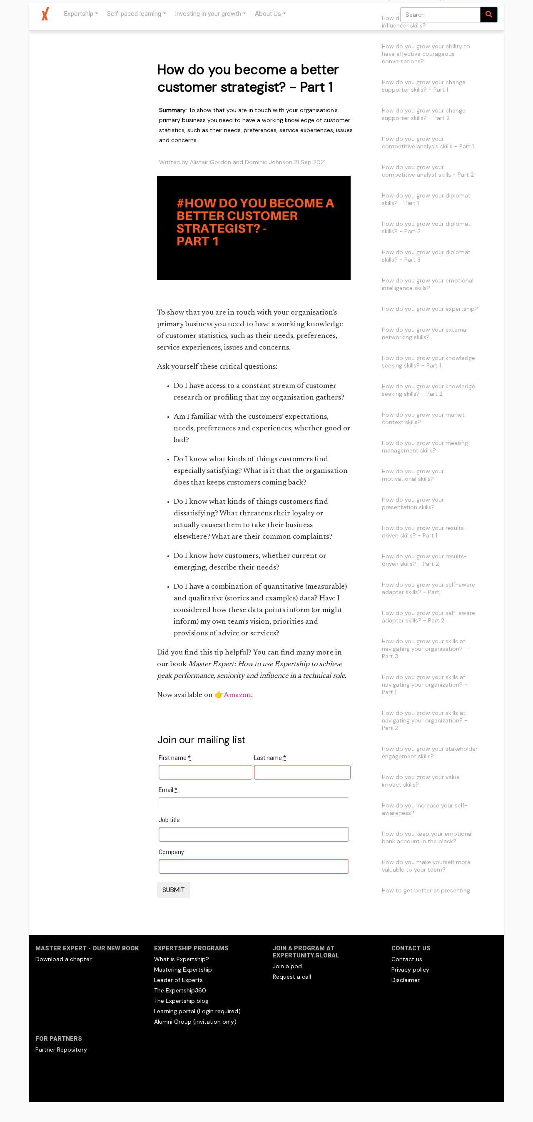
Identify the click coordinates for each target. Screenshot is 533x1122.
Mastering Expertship (183, 969)
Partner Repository (61, 1049)
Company (171, 852)
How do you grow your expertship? (430, 308)
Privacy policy (410, 969)
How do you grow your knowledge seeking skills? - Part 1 (428, 361)
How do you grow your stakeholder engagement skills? (430, 752)
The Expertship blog (181, 1001)
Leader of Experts (178, 980)
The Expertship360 (180, 990)
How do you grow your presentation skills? (413, 503)
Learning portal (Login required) (197, 1011)
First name (175, 758)
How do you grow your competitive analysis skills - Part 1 (428, 142)
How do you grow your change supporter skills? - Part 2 (424, 114)
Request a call (292, 976)
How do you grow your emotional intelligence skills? (427, 284)
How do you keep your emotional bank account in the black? (427, 837)
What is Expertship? (181, 959)
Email (168, 790)
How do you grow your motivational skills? (413, 474)
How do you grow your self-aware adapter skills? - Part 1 (428, 588)
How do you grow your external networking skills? (425, 333)
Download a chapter (63, 959)
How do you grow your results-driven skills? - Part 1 (424, 531)
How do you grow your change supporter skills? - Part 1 (424, 85)
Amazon (237, 695)
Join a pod (287, 966)
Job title (169, 820)
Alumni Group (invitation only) (195, 1021)
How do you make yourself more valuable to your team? (426, 865)
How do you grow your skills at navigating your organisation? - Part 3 (425, 648)
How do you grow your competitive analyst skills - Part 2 (428, 170)
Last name (270, 758)
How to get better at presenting (426, 890)
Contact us (406, 959)
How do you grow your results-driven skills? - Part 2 (424, 559)
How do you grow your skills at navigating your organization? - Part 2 (425, 720)
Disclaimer (405, 980)
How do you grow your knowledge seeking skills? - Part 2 (428, 389)
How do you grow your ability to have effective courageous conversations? (426, 53)
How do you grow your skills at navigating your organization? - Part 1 (425, 684)
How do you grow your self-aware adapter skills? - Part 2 (428, 616)
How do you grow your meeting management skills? (425, 446)
